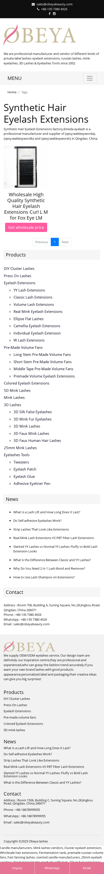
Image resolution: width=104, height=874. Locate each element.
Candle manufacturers (16, 848)
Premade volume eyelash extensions (44, 376)
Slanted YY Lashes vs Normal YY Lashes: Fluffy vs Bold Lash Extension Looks (46, 774)
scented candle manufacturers (58, 857)
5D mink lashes (17, 390)
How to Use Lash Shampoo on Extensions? (44, 577)
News (12, 499)
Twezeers (21, 462)
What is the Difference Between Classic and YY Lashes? (52, 560)
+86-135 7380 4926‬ (54, 9)
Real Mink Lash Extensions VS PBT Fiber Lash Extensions (53, 538)
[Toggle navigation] (90, 78)
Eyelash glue (24, 476)
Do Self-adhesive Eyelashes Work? (37, 520)
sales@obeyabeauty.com (55, 4)
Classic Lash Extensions (33, 297)
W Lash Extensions (29, 340)
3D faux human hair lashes (37, 440)
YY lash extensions (29, 290)
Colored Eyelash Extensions (26, 383)
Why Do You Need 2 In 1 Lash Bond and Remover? (49, 568)
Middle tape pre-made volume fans (43, 368)
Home (11, 92)
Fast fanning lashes (21, 857)
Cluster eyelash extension (82, 848)
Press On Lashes (17, 275)
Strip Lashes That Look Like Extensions (41, 529)
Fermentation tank (52, 852)
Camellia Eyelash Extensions (37, 325)
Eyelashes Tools (17, 454)
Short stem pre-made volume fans (43, 361)
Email (87, 868)
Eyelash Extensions (19, 282)
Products (16, 254)
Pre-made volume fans (23, 347)
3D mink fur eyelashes (33, 419)
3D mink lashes (27, 426)
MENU (14, 78)
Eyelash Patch (25, 469)
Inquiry (17, 868)
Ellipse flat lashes (29, 318)
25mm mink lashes (20, 447)
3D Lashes (12, 404)
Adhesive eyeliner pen (32, 483)
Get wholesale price (26, 227)
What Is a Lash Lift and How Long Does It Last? (46, 512)
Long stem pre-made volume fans (42, 354)
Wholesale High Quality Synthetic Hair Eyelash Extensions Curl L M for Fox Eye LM (26, 206)
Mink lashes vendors (48, 848)
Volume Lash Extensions (34, 304)
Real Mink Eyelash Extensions (38, 311)
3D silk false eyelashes (33, 411)
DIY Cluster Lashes (19, 268)
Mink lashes (14, 397)
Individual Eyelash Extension (37, 333)
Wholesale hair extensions (18, 852)
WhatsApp (52, 868)
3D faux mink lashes (31, 433)
